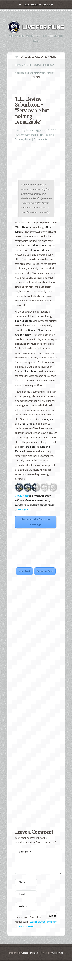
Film (41, 135)
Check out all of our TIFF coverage (35, 522)
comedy (25, 135)
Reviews (19, 139)
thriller (27, 139)
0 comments (40, 139)
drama (34, 135)
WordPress (57, 953)
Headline (49, 135)
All (25, 65)
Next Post (24, 571)
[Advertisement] (43, 84)
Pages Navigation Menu (38, 4)
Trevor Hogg (33, 130)
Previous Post (45, 571)
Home (18, 65)
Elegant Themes (30, 953)
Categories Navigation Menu (38, 57)
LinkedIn (23, 509)
